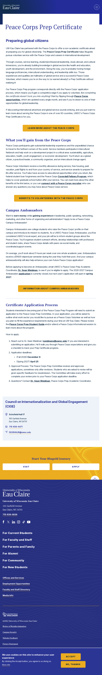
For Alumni (10, 553)
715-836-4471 (16, 427)
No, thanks (73, 664)
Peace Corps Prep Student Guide (26, 324)
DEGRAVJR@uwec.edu (20, 432)
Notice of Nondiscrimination (14, 626)
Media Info (8, 595)
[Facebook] (3, 522)
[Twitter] (8, 522)
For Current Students (17, 533)
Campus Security (10, 632)
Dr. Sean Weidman (28, 270)
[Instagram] (18, 522)
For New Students (15, 567)
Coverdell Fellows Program (72, 176)
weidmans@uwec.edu (55, 341)
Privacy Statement (10, 644)
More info (6, 665)
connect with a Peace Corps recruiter (61, 183)
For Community (13, 560)
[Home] (46, 7)
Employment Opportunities (16, 583)
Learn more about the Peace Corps (51, 128)
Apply (76, 466)
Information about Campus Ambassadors (51, 288)
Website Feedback (10, 638)
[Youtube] (28, 522)
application (24, 273)
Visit (26, 466)
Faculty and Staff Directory (16, 589)
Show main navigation (96, 7)
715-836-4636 (10, 514)
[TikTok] (23, 522)
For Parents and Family (19, 546)
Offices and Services (13, 578)
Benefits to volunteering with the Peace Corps (51, 198)
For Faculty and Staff (17, 539)
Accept (71, 656)
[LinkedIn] (13, 522)
